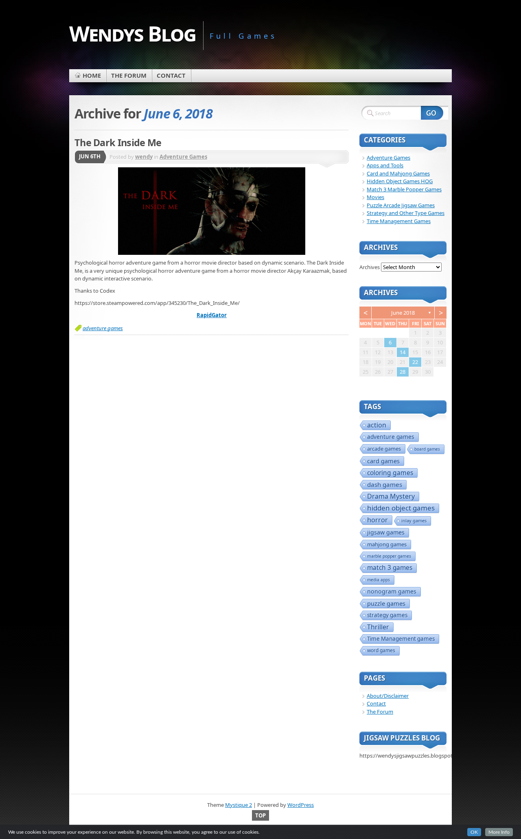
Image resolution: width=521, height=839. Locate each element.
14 (402, 352)
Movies (375, 197)
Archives (369, 267)
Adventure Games (183, 156)
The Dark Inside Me (117, 142)
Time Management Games (399, 221)
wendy (144, 156)
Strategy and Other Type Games (405, 213)
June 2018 (403, 312)
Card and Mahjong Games (398, 173)
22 (415, 362)
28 (402, 371)
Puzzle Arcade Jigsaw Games (401, 205)
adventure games (103, 328)
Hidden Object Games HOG (400, 181)
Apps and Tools (385, 165)
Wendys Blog (132, 33)
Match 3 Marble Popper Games (404, 189)
